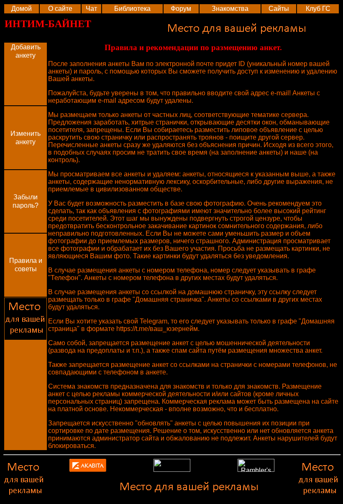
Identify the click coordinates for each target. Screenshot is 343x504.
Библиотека (132, 8)
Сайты (279, 8)
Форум (181, 8)
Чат (91, 8)
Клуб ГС (318, 8)
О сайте (60, 8)
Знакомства (230, 8)
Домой (21, 8)
